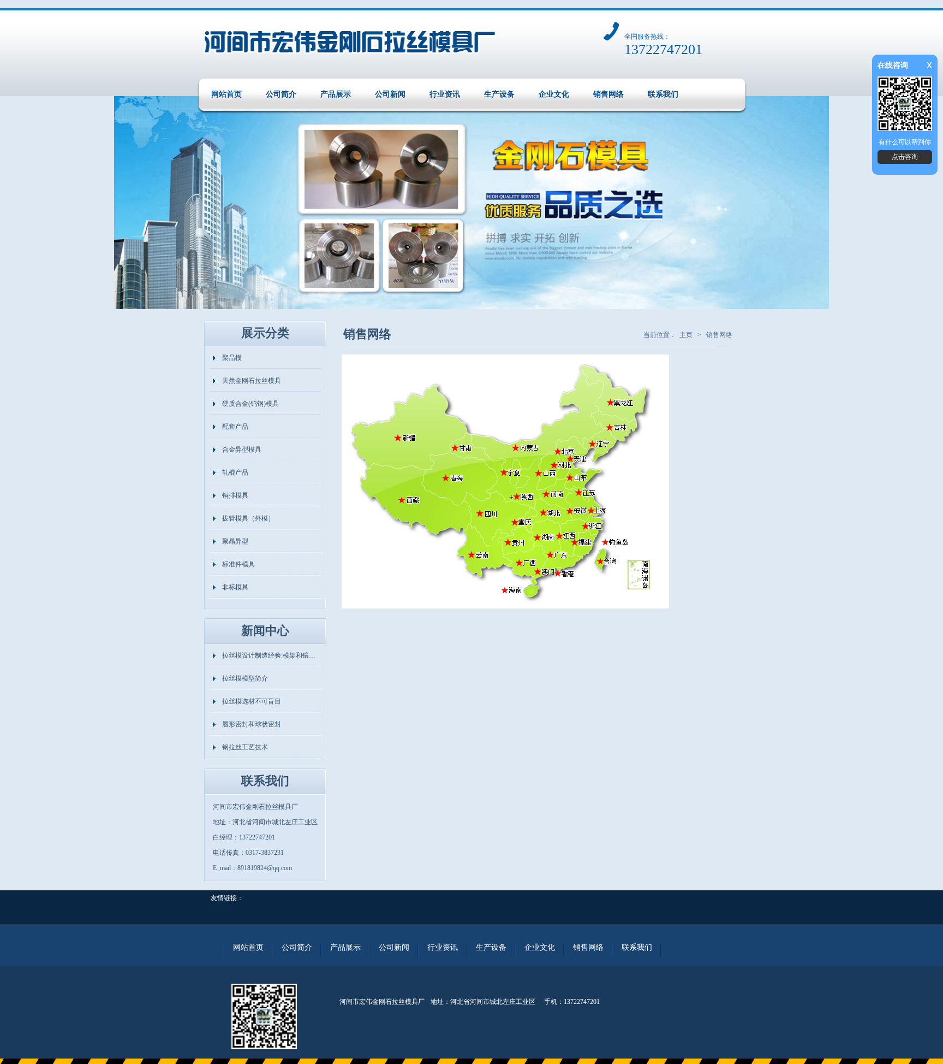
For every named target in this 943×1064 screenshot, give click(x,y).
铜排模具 (235, 495)
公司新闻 (390, 94)
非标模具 (235, 587)
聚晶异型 (235, 541)
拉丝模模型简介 (245, 678)
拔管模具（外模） (248, 518)
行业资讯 (444, 94)
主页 (686, 335)
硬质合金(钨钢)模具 (250, 403)
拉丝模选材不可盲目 (251, 701)
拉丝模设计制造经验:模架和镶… (268, 655)
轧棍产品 (235, 472)
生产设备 (499, 94)
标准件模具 (238, 564)
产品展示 (335, 94)
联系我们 (663, 94)
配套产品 (235, 426)
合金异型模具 (241, 449)
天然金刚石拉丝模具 (251, 381)
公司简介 (281, 94)
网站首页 (226, 94)
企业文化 (554, 94)
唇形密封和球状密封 (251, 724)
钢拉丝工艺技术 (245, 747)
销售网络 (608, 94)
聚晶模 (232, 358)
